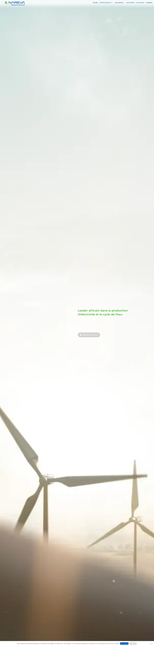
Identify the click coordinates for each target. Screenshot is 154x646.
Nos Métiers (119, 2)
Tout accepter (124, 643)
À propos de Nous (105, 2)
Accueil (95, 2)
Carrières (149, 2)
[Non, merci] (151, 643)
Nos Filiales (140, 2)
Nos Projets (130, 2)
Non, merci (133, 643)
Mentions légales (114, 643)
